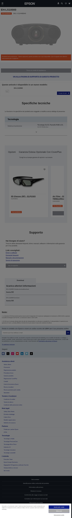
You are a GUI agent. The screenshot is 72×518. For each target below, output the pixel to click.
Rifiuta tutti (59, 511)
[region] (35, 510)
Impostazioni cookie (59, 515)
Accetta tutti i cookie (59, 507)
